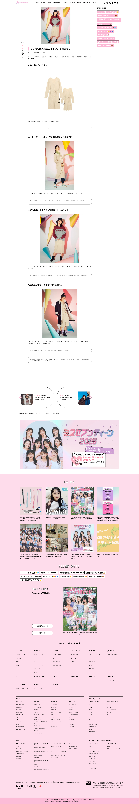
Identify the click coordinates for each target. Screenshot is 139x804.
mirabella (91, 766)
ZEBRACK (18, 719)
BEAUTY (43, 2)
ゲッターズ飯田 (111, 680)
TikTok (55, 677)
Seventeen (91, 705)
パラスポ (109, 714)
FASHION (37, 2)
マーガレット (54, 717)
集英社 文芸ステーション (22, 751)
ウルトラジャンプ (38, 733)
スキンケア (37, 668)
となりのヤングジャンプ (39, 728)
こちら (77, 801)
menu (122, 3)
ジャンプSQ (19, 707)
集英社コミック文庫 (20, 729)
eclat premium (92, 763)
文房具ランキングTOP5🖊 (106, 38)
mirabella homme (93, 768)
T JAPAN (91, 722)
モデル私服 (18, 658)
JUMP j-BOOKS (54, 749)
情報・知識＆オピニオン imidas (41, 769)
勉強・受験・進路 (57, 665)
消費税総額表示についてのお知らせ (74, 782)
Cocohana (71, 724)
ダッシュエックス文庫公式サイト (58, 752)
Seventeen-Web (23, 413)
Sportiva (109, 712)
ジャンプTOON (19, 717)
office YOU (71, 726)
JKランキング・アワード (95, 658)
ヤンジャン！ (37, 725)
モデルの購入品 (93, 661)
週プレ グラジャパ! (111, 709)
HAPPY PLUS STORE (93, 754)
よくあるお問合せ (30, 782)
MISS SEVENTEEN (22, 685)
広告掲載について (20, 782)
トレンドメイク (38, 658)
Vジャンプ (18, 709)
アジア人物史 (19, 758)
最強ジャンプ (19, 712)
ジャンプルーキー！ (20, 722)
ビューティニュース (39, 654)
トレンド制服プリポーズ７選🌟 (108, 12)
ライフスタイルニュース (95, 654)
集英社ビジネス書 (38, 755)
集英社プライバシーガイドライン (44, 782)
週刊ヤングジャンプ (38, 719)
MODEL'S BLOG (86, 2)
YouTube (92, 677)
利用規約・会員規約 (59, 782)
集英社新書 (36, 758)
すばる (17, 746)
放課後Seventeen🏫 (104, 24)
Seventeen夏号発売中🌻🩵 (107, 28)
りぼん (52, 714)
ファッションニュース (21, 654)
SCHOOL (49, 2)
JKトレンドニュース (112, 654)
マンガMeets (54, 726)
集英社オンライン (93, 731)
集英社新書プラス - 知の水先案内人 (41, 760)
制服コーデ (55, 658)
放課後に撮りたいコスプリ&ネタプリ (108, 20)
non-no (90, 707)
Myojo (108, 705)
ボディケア (36, 672)
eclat (90, 719)
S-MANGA (18, 724)
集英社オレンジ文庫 (56, 746)
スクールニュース (57, 654)
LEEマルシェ (92, 758)
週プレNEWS (110, 707)
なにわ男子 (73, 658)
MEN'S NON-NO (92, 726)
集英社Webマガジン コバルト (58, 755)
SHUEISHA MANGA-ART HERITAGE (97, 749)
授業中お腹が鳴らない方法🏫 (107, 15)
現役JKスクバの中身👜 (105, 45)
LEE (90, 717)
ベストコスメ (37, 661)
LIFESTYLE (65, 2)
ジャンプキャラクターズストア (96, 751)
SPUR (90, 714)
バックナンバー (38, 688)
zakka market (92, 771)
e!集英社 (36, 766)
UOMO (90, 729)
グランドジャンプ (38, 730)
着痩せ (17, 665)
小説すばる (18, 749)
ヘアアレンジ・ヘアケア (40, 665)
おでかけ (91, 665)
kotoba (35, 764)
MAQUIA (91, 712)
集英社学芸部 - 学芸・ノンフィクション (41, 752)
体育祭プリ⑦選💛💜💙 (105, 31)
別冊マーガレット (55, 719)
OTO (90, 746)
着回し (37, 413)
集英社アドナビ (111, 746)
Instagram (74, 677)
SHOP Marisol (92, 761)
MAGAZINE (37, 685)
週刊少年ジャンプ (20, 705)
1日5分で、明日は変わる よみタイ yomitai (41, 748)
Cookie (70, 722)
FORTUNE (94, 2)
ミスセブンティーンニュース (22, 688)
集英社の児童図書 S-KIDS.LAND (76, 749)
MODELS (79, 2)
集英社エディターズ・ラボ (113, 749)
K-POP (72, 661)
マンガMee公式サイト (56, 722)
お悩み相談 (92, 668)
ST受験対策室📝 (103, 35)
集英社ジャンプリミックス (22, 726)
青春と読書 (18, 756)
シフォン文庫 (54, 757)
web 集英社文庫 (19, 754)
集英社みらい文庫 (73, 746)
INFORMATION (57, 685)
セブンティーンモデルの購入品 (108, 42)
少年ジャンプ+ (19, 714)
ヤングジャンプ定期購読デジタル (41, 722)
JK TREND (72, 2)
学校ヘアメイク (56, 661)
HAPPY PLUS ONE (93, 724)
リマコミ (53, 724)
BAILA (90, 709)
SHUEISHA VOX (92, 756)
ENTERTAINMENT (57, 2)
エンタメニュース (75, 654)
